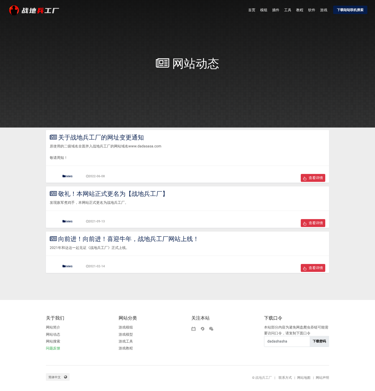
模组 (263, 10)
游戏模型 (126, 334)
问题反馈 (53, 348)
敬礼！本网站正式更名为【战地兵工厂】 (112, 193)
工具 (287, 10)
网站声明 (322, 378)
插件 (275, 10)
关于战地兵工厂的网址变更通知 (100, 137)
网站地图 (303, 378)
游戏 (323, 10)
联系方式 (285, 378)
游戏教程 (126, 348)
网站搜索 (53, 341)
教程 (299, 10)
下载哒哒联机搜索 (350, 10)
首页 (251, 10)
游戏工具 (126, 341)
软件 (311, 10)
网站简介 (53, 327)
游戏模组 (126, 327)
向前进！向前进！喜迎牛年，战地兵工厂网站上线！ (128, 239)
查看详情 (315, 178)
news (68, 176)
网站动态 (53, 334)
